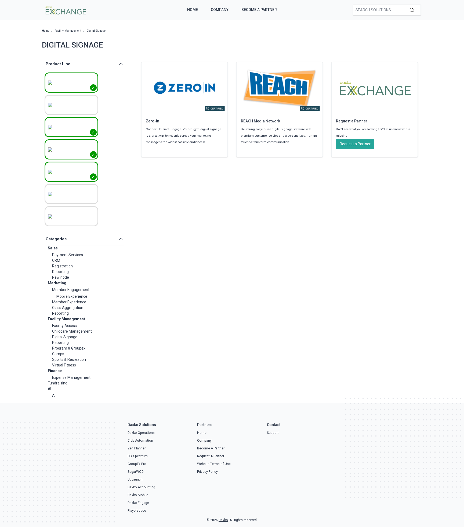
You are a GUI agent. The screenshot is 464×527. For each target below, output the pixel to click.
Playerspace (137, 511)
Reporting (60, 272)
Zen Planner (137, 448)
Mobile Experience (71, 296)
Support (273, 433)
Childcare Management (72, 331)
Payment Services (67, 255)
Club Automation (140, 440)
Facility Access (64, 326)
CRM (56, 260)
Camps (58, 354)
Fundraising (57, 383)
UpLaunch (135, 479)
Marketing (57, 283)
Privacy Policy (207, 472)
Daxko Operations (141, 433)
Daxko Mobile (138, 495)
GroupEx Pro (137, 464)
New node (60, 277)
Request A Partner (210, 456)
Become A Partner (259, 10)
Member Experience (69, 302)
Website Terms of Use (214, 464)
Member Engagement (70, 290)
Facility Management (66, 319)
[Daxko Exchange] (65, 10)
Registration (62, 266)
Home (192, 10)
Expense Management (71, 377)
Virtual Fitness (64, 365)
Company (220, 10)
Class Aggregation (67, 308)
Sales (53, 248)
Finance (55, 371)
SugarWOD (136, 472)
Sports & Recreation (69, 359)
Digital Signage (64, 337)
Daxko (223, 520)
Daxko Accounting (141, 487)
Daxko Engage (138, 503)
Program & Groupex (68, 348)
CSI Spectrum (138, 456)
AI (49, 389)
